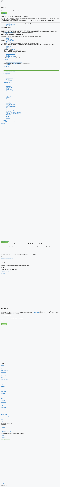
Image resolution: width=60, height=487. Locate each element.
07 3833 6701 (3, 435)
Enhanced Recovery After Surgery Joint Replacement (14, 62)
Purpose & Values (3, 372)
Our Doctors (3, 400)
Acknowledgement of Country (10, 24)
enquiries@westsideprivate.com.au (6, 431)
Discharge (7, 38)
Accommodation (3, 393)
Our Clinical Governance (10, 26)
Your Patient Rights (9, 42)
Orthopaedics (8, 55)
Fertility (7, 48)
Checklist (7, 34)
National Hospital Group (4, 375)
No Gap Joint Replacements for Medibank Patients (13, 63)
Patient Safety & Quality (4, 368)
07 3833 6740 (3, 429)
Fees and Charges (9, 39)
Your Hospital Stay (9, 37)
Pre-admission (3, 386)
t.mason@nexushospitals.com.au (6, 271)
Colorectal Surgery (9, 46)
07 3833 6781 (8, 315)
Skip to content (2, 0)
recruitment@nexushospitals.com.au (7, 258)
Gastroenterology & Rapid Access (11, 49)
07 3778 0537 (3, 437)
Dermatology (8, 47)
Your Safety (8, 41)
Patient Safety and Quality (10, 25)
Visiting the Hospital (4, 379)
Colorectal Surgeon (3, 402)
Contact (2, 421)
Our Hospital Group (9, 30)
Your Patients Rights (4, 396)
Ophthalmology (3, 412)
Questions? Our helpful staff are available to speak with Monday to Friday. (13, 318)
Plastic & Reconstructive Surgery (11, 56)
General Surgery (8, 50)
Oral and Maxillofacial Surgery (5, 416)
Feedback (7, 43)
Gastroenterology (3, 407)
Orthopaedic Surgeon (4, 414)
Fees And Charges (3, 391)
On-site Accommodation (10, 40)
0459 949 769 (3, 273)
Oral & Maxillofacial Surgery (10, 54)
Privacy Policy (3, 483)
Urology (7, 57)
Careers (2, 377)
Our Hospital (8, 23)
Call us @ (3, 315)
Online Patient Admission (10, 32)
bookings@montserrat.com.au (5, 439)
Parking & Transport (9, 33)
